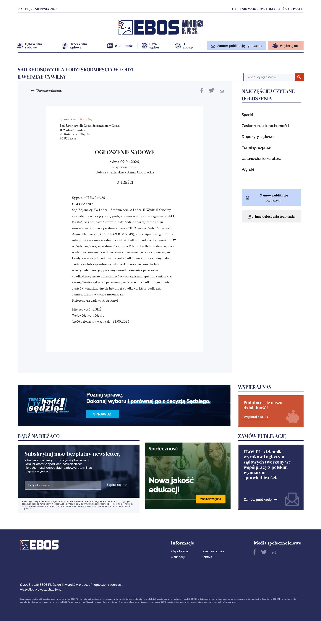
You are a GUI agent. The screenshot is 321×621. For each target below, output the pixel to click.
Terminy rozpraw (256, 147)
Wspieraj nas (253, 417)
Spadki (247, 115)
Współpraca (179, 551)
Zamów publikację (258, 499)
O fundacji (178, 557)
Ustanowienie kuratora (261, 158)
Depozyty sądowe (258, 136)
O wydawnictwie (213, 551)
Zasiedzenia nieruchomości (265, 125)
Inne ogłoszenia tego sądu (275, 216)
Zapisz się (113, 485)
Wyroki (248, 169)
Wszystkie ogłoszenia (48, 90)
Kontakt (207, 557)
